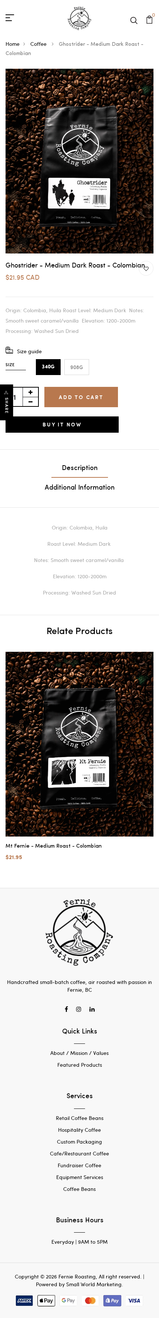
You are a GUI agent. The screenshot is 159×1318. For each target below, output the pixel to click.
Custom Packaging (79, 1141)
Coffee (39, 43)
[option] (79, 762)
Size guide (29, 351)
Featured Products (79, 1064)
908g (76, 367)
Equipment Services (79, 1177)
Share (7, 406)
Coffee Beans (79, 1188)
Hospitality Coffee (79, 1129)
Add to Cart (81, 397)
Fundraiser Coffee (79, 1165)
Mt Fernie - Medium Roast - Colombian (54, 846)
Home (13, 43)
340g (48, 366)
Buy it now (62, 424)
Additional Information (80, 488)
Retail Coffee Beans (80, 1117)
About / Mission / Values (79, 1052)
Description (80, 468)
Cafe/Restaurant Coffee (79, 1153)
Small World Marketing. (94, 1284)
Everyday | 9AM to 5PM (79, 1241)
